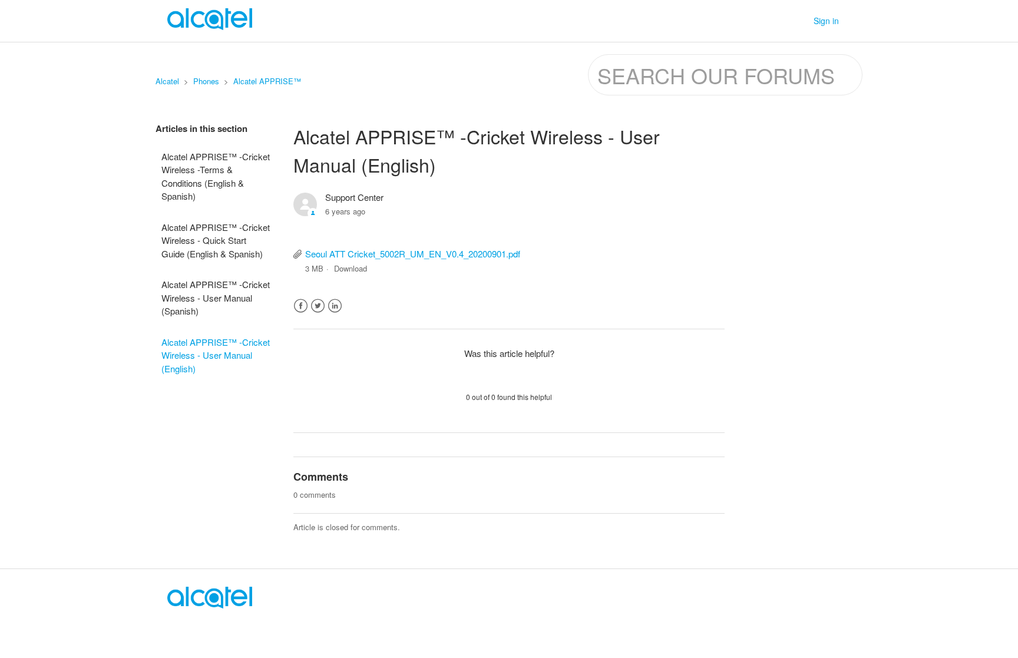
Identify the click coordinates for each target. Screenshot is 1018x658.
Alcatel (167, 81)
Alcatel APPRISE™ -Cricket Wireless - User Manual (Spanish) (215, 297)
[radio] (478, 374)
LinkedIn (335, 306)
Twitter (317, 306)
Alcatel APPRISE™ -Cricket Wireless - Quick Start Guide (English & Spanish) (215, 240)
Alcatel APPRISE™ (267, 81)
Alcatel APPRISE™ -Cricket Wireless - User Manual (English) (215, 355)
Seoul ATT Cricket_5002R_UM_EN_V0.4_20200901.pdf (412, 253)
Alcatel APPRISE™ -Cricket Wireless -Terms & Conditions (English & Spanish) (215, 176)
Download (350, 268)
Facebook (300, 306)
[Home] (209, 605)
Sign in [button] (826, 21)
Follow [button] (701, 199)
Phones (206, 81)
